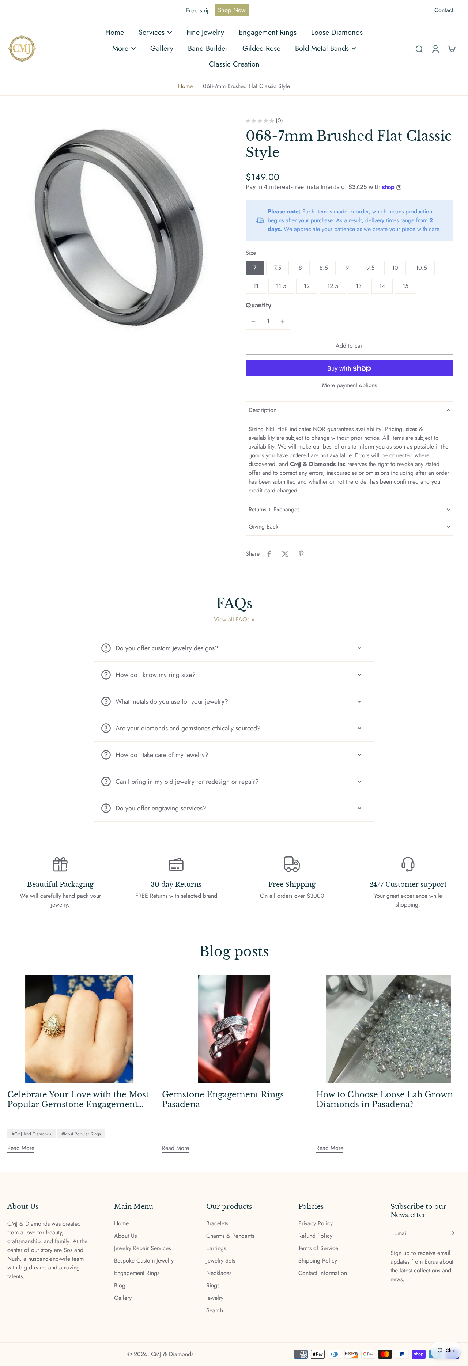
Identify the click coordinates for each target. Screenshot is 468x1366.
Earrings (216, 1248)
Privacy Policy (315, 1223)
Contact (443, 10)
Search (214, 1310)
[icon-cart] (451, 48)
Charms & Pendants (230, 1236)
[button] (349, 346)
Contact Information (322, 1273)
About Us (125, 1236)
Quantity (258, 305)
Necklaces (218, 1273)
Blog (119, 1286)
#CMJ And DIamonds (31, 1134)
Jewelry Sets (220, 1261)
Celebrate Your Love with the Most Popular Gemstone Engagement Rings (78, 1100)
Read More (20, 1148)
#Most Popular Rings (81, 1134)
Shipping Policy (317, 1261)
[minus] (253, 321)
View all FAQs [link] (231, 620)
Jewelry (214, 1298)
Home (185, 86)
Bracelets (217, 1223)
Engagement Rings (136, 1273)
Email (401, 1233)
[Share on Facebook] (269, 554)
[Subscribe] (452, 1233)
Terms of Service (318, 1248)
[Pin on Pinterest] (301, 554)
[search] (419, 48)
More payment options (349, 385)
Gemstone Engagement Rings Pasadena (223, 1099)
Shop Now (232, 9)
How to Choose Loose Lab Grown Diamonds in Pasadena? (384, 1099)
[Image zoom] (114, 225)
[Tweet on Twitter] (285, 554)
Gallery (123, 1298)
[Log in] (435, 48)
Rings (212, 1286)
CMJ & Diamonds (172, 1354)
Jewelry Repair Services (142, 1248)
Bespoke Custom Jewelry (144, 1261)
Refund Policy (315, 1236)
